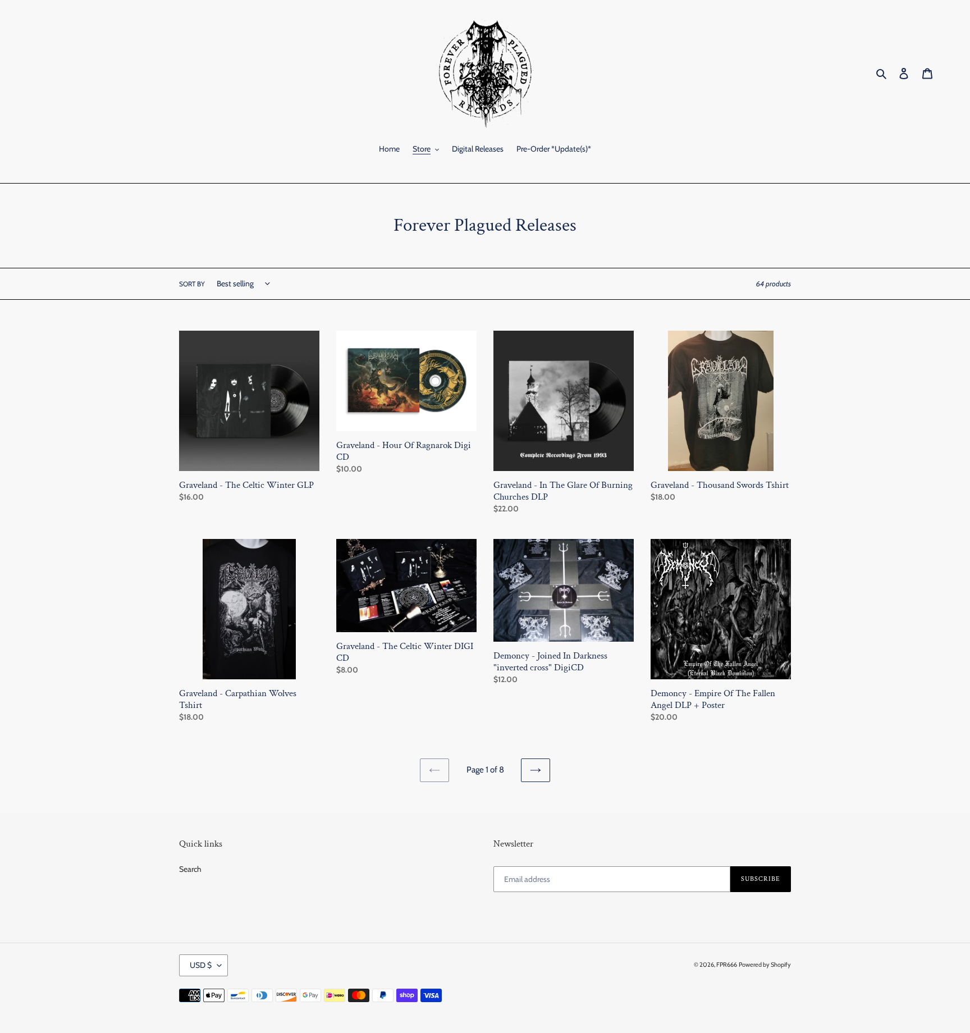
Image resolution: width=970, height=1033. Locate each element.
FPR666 (726, 964)
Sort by (192, 284)
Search (190, 869)
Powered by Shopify (765, 964)
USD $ (201, 965)
